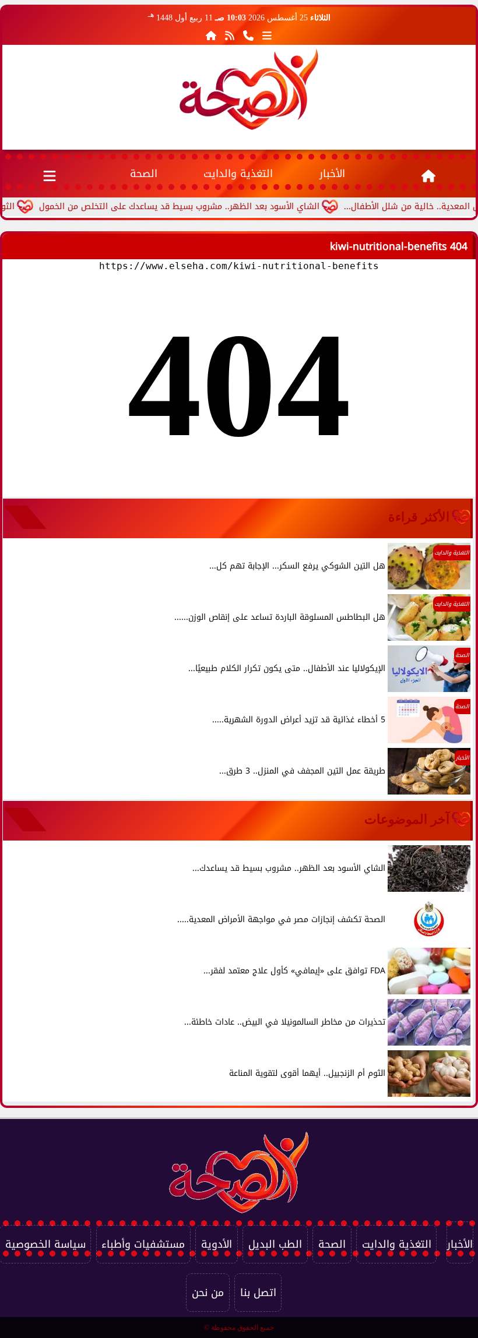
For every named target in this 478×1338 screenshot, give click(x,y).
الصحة (143, 173)
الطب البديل (275, 1244)
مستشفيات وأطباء (143, 1244)
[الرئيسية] (211, 35)
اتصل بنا (258, 1292)
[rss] (229, 35)
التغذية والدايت (238, 173)
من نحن (208, 1292)
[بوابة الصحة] (248, 89)
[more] (267, 35)
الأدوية (216, 1244)
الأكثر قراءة (418, 517)
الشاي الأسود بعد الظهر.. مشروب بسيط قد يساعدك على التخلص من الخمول (204, 206)
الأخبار (332, 173)
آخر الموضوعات (406, 819)
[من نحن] (248, 35)
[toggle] (49, 173)
